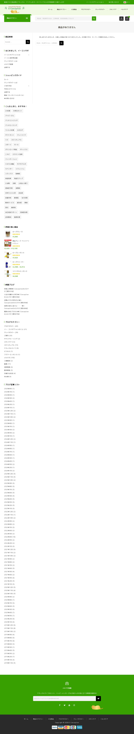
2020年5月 (8, 609)
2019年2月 (8, 657)
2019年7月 (8, 641)
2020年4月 (8, 612)
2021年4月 (8, 575)
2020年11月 (8, 590)
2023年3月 (8, 502)
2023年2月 (8, 505)
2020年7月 (8, 603)
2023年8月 (8, 486)
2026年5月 (8, 398)
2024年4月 (8, 461)
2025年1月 (8, 436)
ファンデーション (11, 159)
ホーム (50, 9)
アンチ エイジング (11, 120)
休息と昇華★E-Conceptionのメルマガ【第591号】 (16, 290)
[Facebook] (59, 705)
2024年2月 (8, 467)
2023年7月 (8, 489)
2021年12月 (8, 549)
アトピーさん (9, 116)
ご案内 (6, 336)
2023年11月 (8, 477)
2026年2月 (8, 404)
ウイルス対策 (9, 130)
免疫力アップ (18, 178)
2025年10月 (8, 417)
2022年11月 (8, 515)
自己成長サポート (11, 212)
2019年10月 (8, 631)
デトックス (23, 149)
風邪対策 (17, 217)
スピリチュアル (16, 140)
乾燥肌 (18, 174)
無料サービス (9, 203)
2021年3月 (8, 578)
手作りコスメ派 (10, 193)
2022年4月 (8, 537)
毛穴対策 (25, 198)
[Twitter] (64, 705)
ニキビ (7, 154)
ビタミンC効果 (18, 154)
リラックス (9, 174)
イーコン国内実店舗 (10, 58)
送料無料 (8, 217)
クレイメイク (21, 135)
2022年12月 (8, 512)
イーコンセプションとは (94, 2)
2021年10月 (8, 556)
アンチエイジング (11, 125)
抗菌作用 (8, 198)
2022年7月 (8, 527)
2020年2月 (8, 619)
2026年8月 (8, 389)
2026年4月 (8, 401)
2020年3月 (8, 616)
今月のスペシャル (10, 89)
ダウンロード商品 (11, 149)
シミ (6, 140)
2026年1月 (8, 408)
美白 (6, 207)
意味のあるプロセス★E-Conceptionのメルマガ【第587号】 (16, 313)
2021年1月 (8, 584)
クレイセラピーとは (10, 61)
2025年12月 (8, 411)
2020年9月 (8, 597)
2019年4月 (8, 650)
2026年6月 (8, 395)
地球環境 (7, 367)
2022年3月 (8, 540)
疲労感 (19, 203)
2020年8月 (8, 600)
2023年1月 (8, 508)
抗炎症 (21, 193)
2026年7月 (8, 392)
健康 (5, 364)
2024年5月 (8, 458)
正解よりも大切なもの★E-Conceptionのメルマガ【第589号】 (16, 301)
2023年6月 (8, 493)
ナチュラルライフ (10, 348)
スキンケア (113, 9)
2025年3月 (8, 433)
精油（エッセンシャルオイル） (14, 95)
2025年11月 (8, 414)
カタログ (20, 130)
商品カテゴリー (62, 9)
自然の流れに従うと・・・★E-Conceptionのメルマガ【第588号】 (16, 307)
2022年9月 (8, 521)
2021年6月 (8, 568)
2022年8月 (8, 524)
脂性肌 (13, 207)
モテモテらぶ (21, 164)
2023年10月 (8, 480)
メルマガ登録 (8, 64)
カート (6, 79)
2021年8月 (8, 562)
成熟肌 (18, 188)
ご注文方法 (8, 86)
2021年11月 (8, 553)
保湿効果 (8, 178)
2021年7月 (8, 565)
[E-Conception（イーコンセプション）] (14, 10)
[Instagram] (74, 705)
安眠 (14, 183)
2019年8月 (8, 638)
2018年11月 (8, 663)
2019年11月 (8, 628)
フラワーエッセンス (10, 354)
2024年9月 (8, 445)
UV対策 (7, 111)
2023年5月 (8, 496)
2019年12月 (8, 625)
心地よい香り (23, 183)
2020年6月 (8, 606)
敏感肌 (16, 198)
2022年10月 (8, 518)
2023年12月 (8, 474)
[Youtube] (69, 705)
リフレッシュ (20, 169)
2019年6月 (8, 644)
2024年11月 (8, 442)
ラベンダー (9, 169)
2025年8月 (8, 423)
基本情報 (7, 370)
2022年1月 (8, 546)
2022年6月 (8, 530)
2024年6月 (8, 455)
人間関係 (7, 361)
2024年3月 (8, 464)
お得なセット (17, 111)
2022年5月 (8, 534)
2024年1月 (8, 471)
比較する (7, 67)
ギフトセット (9, 135)
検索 (28, 42)
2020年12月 (8, 587)
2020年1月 (8, 622)
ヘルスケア (124, 9)
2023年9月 (8, 483)
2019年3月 (8, 653)
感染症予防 (9, 188)
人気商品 (74, 9)
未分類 (6, 377)
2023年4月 (8, 499)
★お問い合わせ (114, 2)
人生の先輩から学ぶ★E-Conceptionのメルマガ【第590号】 (16, 296)
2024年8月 (8, 449)
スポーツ (8, 145)
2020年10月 (8, 594)
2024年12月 (8, 439)
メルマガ (7, 358)
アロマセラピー (86, 9)
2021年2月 (8, 581)
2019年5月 (8, 647)
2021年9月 (8, 559)
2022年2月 (8, 543)
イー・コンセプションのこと (13, 329)
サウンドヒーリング (10, 339)
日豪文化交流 (8, 373)
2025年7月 (8, 426)
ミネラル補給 (9, 164)
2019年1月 (8, 660)
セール (16, 145)
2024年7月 (8, 452)
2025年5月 (8, 430)
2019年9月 (8, 635)
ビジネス (7, 351)
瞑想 (26, 203)
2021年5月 (8, 571)
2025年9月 (8, 420)
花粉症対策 (23, 212)
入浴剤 (7, 183)
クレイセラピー (100, 9)
